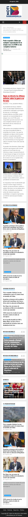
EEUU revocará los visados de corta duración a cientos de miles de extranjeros (14, 266)
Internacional (6, 37)
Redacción (6, 49)
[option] (14, 342)
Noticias (9, 510)
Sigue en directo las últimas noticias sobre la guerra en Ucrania (14, 98)
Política (22, 510)
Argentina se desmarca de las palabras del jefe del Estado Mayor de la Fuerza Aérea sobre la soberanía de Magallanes (14, 216)
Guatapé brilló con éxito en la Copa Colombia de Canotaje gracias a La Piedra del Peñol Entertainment (13, 391)
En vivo (24, 22)
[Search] (19, 22)
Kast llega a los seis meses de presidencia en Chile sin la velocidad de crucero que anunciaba (14, 241)
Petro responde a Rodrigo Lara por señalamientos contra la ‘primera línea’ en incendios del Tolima (13, 294)
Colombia (7, 337)
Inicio (4, 510)
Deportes (7, 385)
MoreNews (10, 515)
